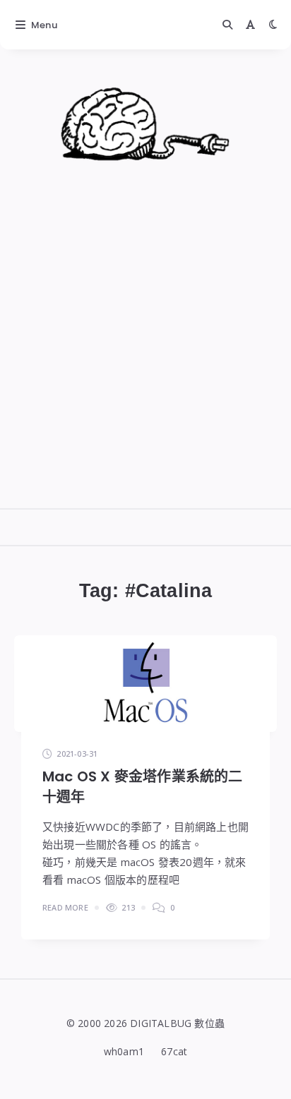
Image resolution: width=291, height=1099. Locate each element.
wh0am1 (124, 1051)
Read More (65, 907)
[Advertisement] (145, 364)
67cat (174, 1051)
